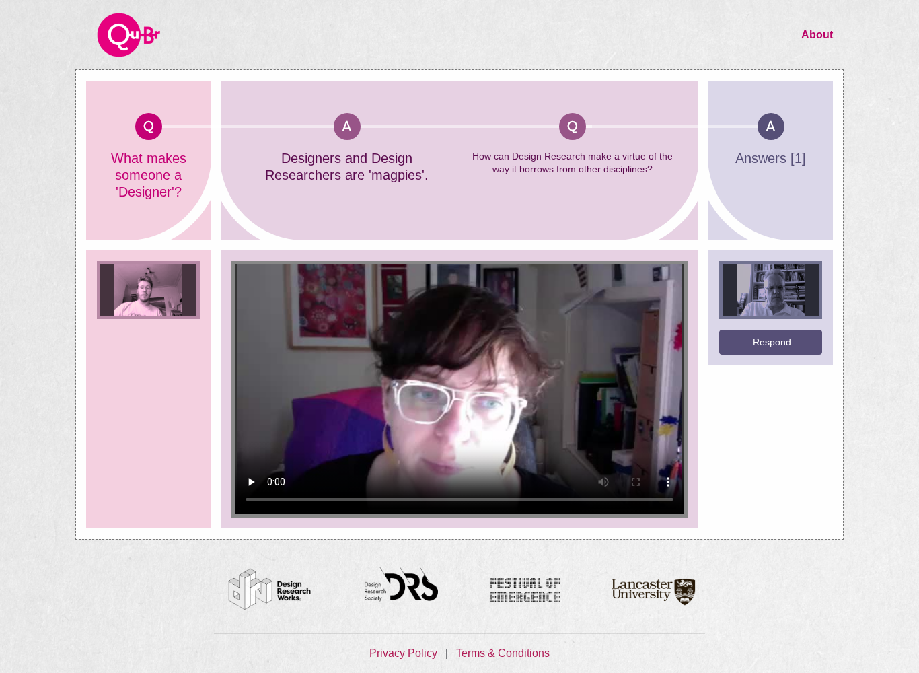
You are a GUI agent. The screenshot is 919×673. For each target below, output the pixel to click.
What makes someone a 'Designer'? (148, 175)
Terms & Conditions (503, 653)
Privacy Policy (404, 653)
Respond (772, 341)
